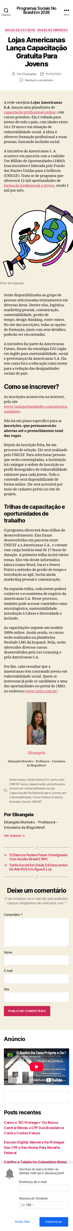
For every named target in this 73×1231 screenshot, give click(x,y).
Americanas (17, 779)
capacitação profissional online (29, 112)
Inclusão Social (19, 801)
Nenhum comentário (39, 80)
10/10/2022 (53, 74)
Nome (8, 952)
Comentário (13, 915)
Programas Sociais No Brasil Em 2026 (36, 10)
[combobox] (27, 1205)
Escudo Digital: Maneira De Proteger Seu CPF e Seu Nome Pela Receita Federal (34, 1147)
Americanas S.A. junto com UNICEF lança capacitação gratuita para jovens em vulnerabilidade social (37, 784)
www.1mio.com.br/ (41, 691)
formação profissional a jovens (29, 185)
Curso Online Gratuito (48, 797)
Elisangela (29, 74)
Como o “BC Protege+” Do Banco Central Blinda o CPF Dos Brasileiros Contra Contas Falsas (34, 1127)
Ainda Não (22, 1221)
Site (6, 989)
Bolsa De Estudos (20, 30)
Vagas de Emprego (52, 30)
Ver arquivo (14, 835)
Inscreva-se (54, 1221)
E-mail (8, 971)
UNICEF (37, 801)
